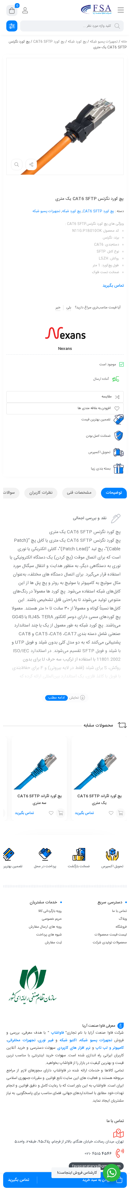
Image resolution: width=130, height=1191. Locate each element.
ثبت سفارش (53, 943)
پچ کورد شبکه (77, 42)
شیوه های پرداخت (49, 935)
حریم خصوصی (52, 919)
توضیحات (114, 492)
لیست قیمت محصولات (111, 935)
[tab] (114, 493)
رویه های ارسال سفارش (45, 927)
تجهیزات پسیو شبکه (104, 42)
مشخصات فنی (79, 492)
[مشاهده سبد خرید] (12, 12)
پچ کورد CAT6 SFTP (48, 42)
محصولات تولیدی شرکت (110, 943)
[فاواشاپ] (97, 10)
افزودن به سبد (120, 813)
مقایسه (107, 397)
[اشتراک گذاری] (31, 164)
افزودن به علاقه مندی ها (94, 408)
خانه (124, 42)
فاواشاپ (57, 1033)
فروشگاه (121, 927)
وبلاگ (123, 919)
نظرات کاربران (40, 492)
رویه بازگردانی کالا (50, 911)
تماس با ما (119, 911)
